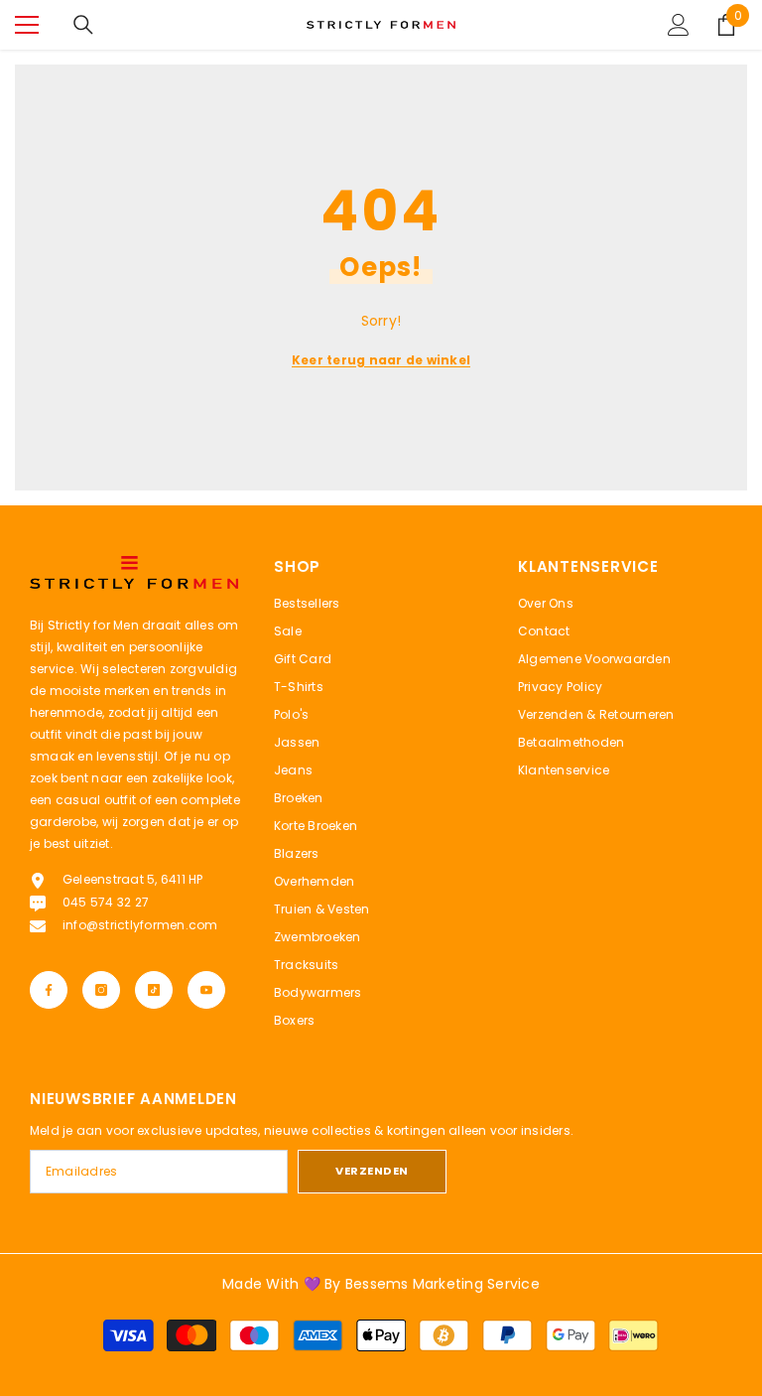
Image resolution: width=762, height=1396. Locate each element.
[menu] (27, 25)
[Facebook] (48, 990)
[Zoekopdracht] (83, 25)
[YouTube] (206, 990)
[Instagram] (101, 990)
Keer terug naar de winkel (381, 359)
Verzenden (372, 1171)
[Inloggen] (679, 25)
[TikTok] (154, 990)
